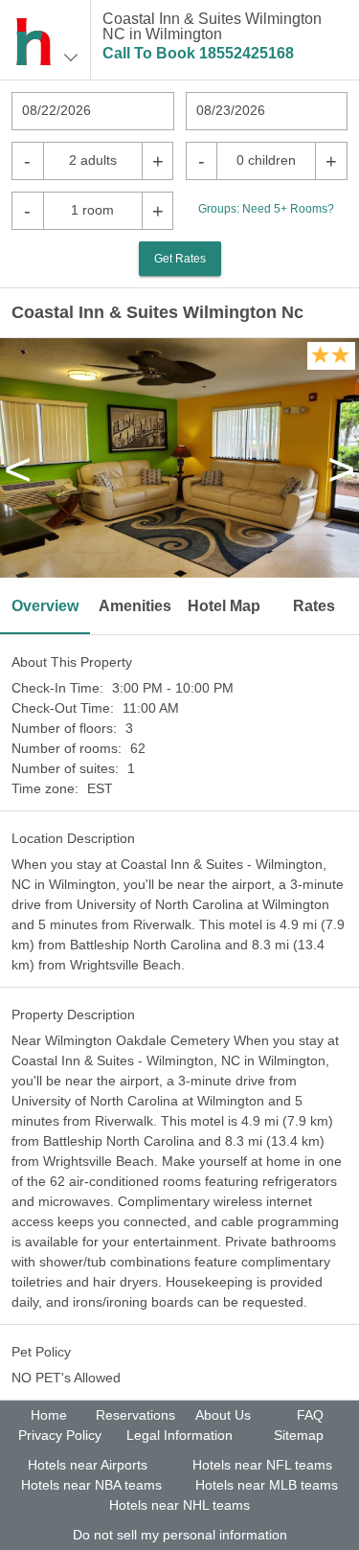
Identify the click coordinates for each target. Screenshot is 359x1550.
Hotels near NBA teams (91, 1485)
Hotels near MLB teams (266, 1485)
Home (49, 1415)
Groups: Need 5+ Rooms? (266, 209)
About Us (223, 1415)
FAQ (310, 1415)
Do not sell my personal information (180, 1534)
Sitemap (299, 1435)
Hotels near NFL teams (262, 1464)
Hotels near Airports (87, 1464)
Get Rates (180, 258)
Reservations (135, 1415)
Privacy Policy (59, 1435)
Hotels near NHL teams (179, 1505)
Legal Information (179, 1435)
